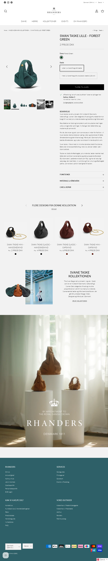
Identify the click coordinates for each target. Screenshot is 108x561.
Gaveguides (61, 472)
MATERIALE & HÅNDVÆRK (69, 181)
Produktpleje (9, 515)
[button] (102, 559)
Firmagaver (60, 475)
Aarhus (59, 512)
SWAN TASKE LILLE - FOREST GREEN (40, 30)
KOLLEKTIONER (49, 21)
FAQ (6, 525)
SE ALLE (54, 209)
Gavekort (60, 479)
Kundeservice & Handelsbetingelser (17, 509)
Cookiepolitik (9, 485)
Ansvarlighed (9, 475)
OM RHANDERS (80, 21)
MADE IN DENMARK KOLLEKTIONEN (19, 30)
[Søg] (5, 11)
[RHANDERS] (54, 11)
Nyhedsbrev (9, 522)
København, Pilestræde (65, 509)
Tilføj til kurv (82, 87)
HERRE (35, 21)
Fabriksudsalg (61, 519)
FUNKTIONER (65, 175)
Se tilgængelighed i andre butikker (73, 102)
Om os (7, 472)
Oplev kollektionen (79, 301)
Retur (7, 512)
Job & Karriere (10, 482)
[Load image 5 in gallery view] (29, 65)
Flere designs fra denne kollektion (54, 205)
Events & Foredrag (63, 482)
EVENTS (65, 21)
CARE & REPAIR (65, 187)
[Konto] (96, 11)
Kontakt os (9, 505)
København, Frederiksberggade (67, 505)
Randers (59, 515)
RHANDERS (13, 553)
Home (5, 30)
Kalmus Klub (9, 479)
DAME (23, 21)
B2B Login (8, 492)
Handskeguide (10, 519)
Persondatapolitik (11, 489)
